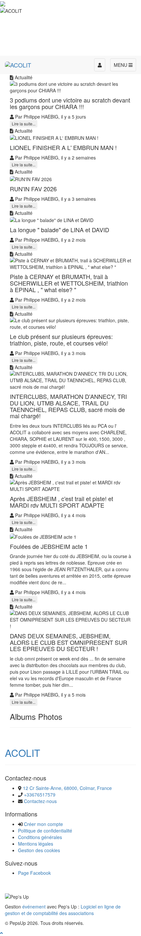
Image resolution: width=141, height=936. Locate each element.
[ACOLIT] (18, 64)
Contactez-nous (40, 801)
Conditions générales (40, 837)
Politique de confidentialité (45, 830)
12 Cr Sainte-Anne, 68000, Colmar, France (67, 788)
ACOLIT (22, 753)
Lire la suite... (23, 123)
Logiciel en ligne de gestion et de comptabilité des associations (63, 909)
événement (34, 906)
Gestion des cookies (39, 850)
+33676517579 (39, 794)
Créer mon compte (43, 824)
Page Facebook (34, 873)
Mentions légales (35, 843)
